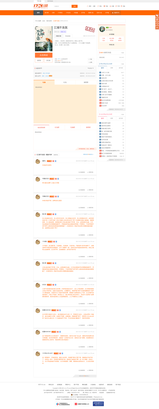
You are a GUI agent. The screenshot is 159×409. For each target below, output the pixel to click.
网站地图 (84, 384)
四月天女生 (50, 1)
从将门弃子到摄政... (107, 94)
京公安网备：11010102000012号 (80, 394)
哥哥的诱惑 (104, 134)
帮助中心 (67, 384)
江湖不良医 (56, 21)
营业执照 (101, 392)
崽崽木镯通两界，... (107, 148)
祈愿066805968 (46, 310)
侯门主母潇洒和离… (107, 153)
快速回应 (82, 172)
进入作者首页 (109, 30)
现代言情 (49, 21)
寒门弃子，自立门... (107, 89)
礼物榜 (72, 127)
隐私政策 (109, 384)
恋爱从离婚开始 (106, 142)
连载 (111, 68)
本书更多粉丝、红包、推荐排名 (86, 148)
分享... (91, 62)
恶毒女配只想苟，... (107, 128)
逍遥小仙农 (104, 103)
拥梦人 (44, 161)
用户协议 (118, 384)
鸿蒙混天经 (104, 97)
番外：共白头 (45, 76)
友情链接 (59, 384)
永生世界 (104, 105)
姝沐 (110, 27)
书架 (107, 6)
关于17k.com (41, 384)
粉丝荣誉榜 (41, 127)
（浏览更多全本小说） (65, 62)
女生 (43, 21)
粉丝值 (111, 39)
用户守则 (76, 384)
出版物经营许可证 (110, 392)
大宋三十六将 (105, 72)
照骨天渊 (104, 83)
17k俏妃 (44, 241)
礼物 (103, 39)
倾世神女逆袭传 (106, 125)
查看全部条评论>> (88, 154)
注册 (94, 6)
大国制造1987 (105, 86)
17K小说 (39, 1)
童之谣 (44, 214)
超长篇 (121, 68)
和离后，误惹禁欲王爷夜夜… (109, 156)
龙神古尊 (104, 78)
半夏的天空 (45, 178)
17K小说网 (38, 21)
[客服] (157, 23)
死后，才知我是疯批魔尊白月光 (110, 150)
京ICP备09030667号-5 (58, 392)
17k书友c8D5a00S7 (47, 353)
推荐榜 (88, 127)
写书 (119, 6)
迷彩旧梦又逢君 (106, 123)
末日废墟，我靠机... (107, 92)
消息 (113, 6)
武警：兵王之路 (106, 75)
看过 (101, 6)
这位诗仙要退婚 (106, 100)
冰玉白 (44, 284)
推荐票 (39, 60)
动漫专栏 (101, 384)
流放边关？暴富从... (107, 145)
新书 (102, 68)
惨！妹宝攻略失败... (107, 131)
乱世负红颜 (104, 139)
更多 (123, 52)
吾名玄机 (102, 57)
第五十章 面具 (46, 73)
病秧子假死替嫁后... (107, 137)
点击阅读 (44, 55)
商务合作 (51, 384)
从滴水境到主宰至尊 (107, 81)
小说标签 (93, 384)
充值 (124, 6)
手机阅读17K (91, 68)
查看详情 (91, 172)
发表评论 (56, 154)
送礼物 (48, 60)
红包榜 (57, 127)
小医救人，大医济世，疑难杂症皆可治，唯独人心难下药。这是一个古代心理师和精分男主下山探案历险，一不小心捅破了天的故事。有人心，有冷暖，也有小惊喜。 (73, 43)
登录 (90, 6)
